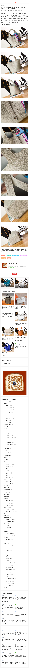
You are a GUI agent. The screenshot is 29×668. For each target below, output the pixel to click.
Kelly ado (6, 485)
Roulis (5, 523)
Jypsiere (5, 461)
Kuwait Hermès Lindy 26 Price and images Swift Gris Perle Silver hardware (20, 664)
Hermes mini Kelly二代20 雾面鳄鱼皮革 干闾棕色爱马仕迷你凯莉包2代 (20, 599)
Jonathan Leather (10, 569)
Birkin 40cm (8, 412)
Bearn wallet (6, 401)
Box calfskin (8, 560)
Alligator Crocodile (10, 555)
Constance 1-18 (9, 432)
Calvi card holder (7, 424)
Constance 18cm (9, 437)
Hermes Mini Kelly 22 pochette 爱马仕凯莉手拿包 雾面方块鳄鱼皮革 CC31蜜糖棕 (20, 655)
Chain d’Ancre (7, 426)
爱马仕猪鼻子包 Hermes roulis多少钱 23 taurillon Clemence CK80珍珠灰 (8, 338)
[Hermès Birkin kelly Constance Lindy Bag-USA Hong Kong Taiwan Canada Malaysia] (14, 2)
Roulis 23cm (8, 527)
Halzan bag (6, 452)
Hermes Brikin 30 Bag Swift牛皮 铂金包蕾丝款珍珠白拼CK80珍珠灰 (21, 323)
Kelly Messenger (7, 494)
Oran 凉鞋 (6, 515)
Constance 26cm (9, 441)
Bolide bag (6, 415)
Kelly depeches (7, 489)
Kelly (5, 462)
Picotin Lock (23, 5)
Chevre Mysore (9, 562)
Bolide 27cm (8, 418)
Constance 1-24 (9, 433)
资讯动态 (6, 587)
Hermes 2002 (7, 455)
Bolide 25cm (8, 417)
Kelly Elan (6, 492)
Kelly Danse (6, 487)
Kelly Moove (6, 496)
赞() (14, 273)
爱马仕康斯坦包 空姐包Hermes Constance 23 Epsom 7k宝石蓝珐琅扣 (20, 648)
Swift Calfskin (9, 580)
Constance (6, 430)
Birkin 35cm (8, 411)
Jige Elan (6, 459)
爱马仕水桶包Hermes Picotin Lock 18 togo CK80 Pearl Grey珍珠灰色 (14, 251)
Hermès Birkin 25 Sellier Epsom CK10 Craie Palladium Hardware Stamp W (8, 664)
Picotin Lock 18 (15, 255)
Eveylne (5, 446)
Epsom (7, 564)
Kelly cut (8, 472)
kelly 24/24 (6, 479)
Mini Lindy (8, 505)
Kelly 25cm (8, 464)
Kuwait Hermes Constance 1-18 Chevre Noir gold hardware (8, 607)
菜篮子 (9, 258)
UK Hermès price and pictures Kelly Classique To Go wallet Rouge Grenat (21, 607)
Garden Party (7, 448)
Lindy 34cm (8, 503)
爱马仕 (5, 543)
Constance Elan (9, 442)
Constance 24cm (9, 439)
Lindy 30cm (8, 502)
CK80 (3, 255)
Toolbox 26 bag (9, 535)
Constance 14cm (9, 435)
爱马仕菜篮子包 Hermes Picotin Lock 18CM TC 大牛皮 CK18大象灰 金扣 (8, 307)
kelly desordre (7, 491)
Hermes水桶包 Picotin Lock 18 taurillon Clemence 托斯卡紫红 (21, 346)
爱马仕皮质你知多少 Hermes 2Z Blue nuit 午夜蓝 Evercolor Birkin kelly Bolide (8, 655)
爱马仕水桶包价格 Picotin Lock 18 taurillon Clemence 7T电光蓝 (8, 354)
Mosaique (6, 513)
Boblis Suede (9, 558)
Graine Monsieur (9, 567)
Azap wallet (8, 545)
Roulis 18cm (8, 525)
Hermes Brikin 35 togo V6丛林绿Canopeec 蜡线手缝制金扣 (8, 633)
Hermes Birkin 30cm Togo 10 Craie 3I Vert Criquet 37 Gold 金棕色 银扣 (20, 622)
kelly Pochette (9, 509)
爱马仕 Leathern (7, 553)
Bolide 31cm (8, 420)
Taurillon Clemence (10, 583)
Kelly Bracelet (9, 547)
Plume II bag (9, 549)
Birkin (5, 403)
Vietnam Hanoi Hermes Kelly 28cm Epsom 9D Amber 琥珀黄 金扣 (21, 614)
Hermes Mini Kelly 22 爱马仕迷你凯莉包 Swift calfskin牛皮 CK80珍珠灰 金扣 (20, 307)
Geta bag (6, 450)
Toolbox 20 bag (9, 533)
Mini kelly (6, 507)
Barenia (7, 556)
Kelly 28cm (8, 466)
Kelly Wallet (8, 477)
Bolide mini (8, 422)
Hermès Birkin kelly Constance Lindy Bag (12, 5)
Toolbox (5, 531)
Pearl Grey (8, 255)
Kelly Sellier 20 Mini (10, 511)
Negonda (8, 572)
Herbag (5, 454)
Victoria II (8, 550)
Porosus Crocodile (10, 578)
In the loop (6, 457)
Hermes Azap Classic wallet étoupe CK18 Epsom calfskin (8, 641)
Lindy (5, 498)
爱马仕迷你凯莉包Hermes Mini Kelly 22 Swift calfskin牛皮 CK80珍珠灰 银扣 (7, 315)
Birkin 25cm (8, 407)
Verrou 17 (8, 539)
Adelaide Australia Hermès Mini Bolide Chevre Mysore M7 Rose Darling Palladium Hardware (8, 599)
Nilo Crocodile (9, 574)
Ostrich (7, 576)
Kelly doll (8, 473)
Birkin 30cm (8, 409)
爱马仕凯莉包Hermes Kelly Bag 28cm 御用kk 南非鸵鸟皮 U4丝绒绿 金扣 (21, 633)
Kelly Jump (8, 475)
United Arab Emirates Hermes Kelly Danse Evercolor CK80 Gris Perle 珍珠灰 (21, 641)
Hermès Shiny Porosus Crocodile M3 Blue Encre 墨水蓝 (7, 614)
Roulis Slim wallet (10, 529)
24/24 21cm (8, 481)
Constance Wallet (10, 444)
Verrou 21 (8, 541)
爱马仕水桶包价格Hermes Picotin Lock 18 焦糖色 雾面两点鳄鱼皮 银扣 (21, 339)
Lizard (7, 571)
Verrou (5, 537)
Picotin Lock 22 (9, 521)
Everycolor (8, 565)
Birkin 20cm (8, 405)
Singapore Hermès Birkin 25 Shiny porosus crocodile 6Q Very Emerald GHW (8, 622)
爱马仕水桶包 (23, 255)
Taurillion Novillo (9, 581)
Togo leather (9, 585)
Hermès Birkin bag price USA (8, 10)
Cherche (5, 428)
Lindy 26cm (8, 500)
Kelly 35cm (8, 470)
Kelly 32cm (8, 468)
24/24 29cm (8, 483)
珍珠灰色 (3, 258)
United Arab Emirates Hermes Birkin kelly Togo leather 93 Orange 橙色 (8, 648)
